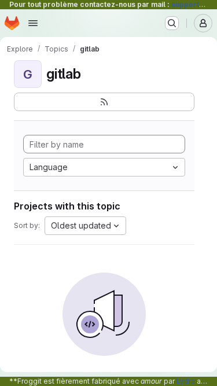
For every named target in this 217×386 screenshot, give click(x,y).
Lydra (185, 381)
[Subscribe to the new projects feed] (104, 102)
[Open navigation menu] (33, 23)
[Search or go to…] (172, 23)
